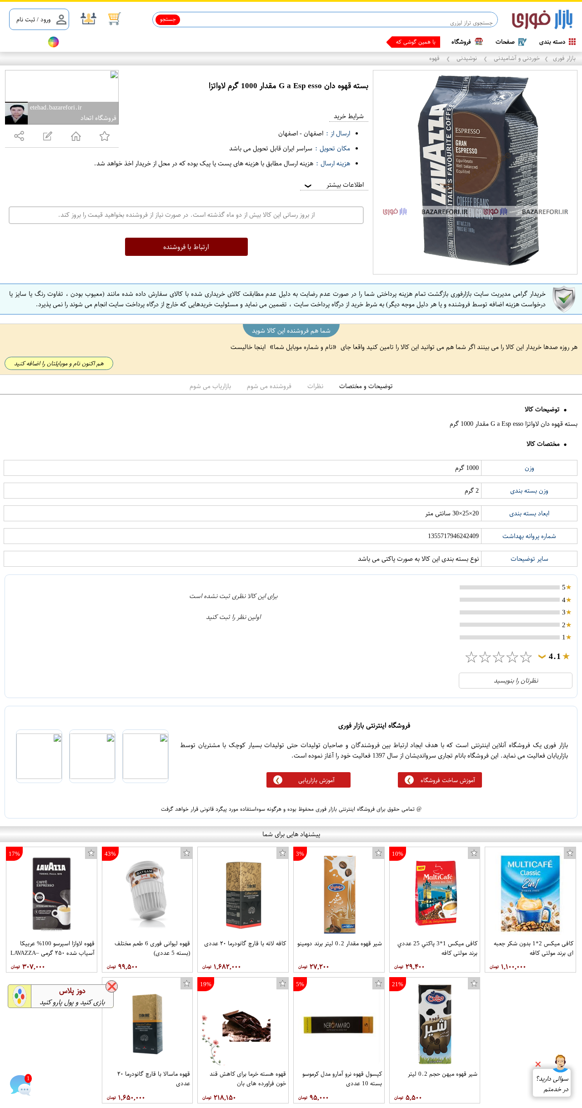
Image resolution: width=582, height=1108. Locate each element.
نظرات (315, 386)
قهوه (435, 58)
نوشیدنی (467, 58)
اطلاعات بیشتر (333, 185)
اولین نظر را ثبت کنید (233, 617)
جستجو (168, 19)
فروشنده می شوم (269, 386)
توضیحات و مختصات (366, 386)
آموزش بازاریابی (316, 780)
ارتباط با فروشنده (186, 246)
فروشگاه (461, 41)
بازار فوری (564, 58)
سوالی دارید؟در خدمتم (551, 1083)
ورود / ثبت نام (33, 19)
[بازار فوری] (542, 20)
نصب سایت (23, 42)
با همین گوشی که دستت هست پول (396, 41)
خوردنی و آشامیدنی (516, 58)
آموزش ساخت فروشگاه (448, 780)
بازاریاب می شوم (210, 386)
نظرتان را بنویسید (516, 680)
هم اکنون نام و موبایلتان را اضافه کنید (59, 363)
